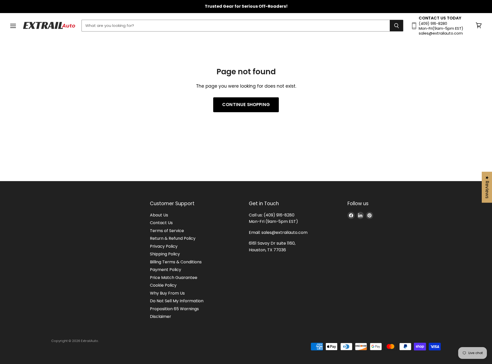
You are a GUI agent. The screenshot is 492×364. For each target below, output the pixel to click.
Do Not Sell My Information (176, 301)
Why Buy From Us (167, 293)
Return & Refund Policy (173, 238)
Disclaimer (160, 316)
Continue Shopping (246, 104)
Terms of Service (167, 231)
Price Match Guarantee (173, 277)
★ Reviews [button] (487, 187)
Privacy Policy (164, 246)
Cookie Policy (163, 285)
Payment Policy (165, 270)
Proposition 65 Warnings (174, 309)
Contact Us (161, 223)
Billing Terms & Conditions (176, 262)
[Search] (396, 26)
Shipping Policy (165, 254)
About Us (159, 215)
